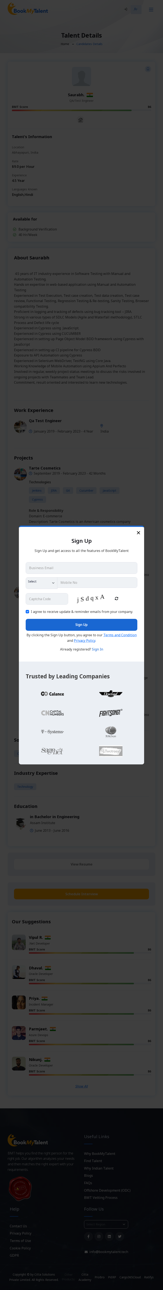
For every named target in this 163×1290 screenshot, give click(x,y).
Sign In (97, 649)
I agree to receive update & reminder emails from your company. (82, 611)
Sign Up (81, 624)
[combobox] (42, 583)
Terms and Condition (120, 635)
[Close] (138, 532)
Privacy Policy (84, 640)
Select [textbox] (32, 581)
